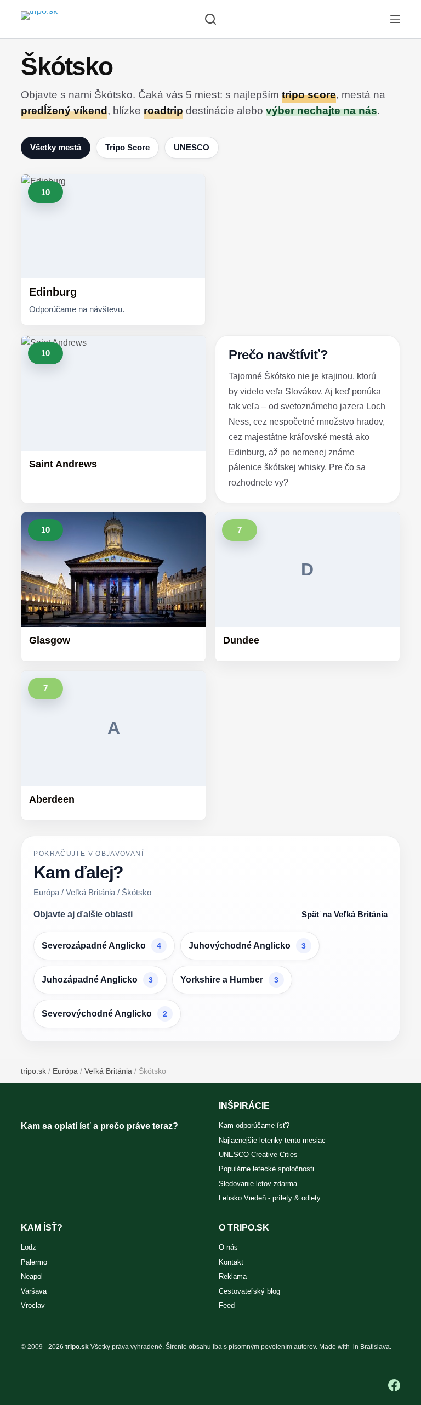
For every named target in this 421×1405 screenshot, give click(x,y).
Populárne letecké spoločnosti (266, 1169)
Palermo (34, 1262)
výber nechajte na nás (321, 110)
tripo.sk (33, 1071)
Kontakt (231, 1262)
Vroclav (33, 1305)
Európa (65, 1071)
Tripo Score (127, 147)
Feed (227, 1305)
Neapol (32, 1276)
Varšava (34, 1291)
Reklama (233, 1276)
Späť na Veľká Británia (344, 914)
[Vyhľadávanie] (210, 19)
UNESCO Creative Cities (258, 1154)
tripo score (309, 94)
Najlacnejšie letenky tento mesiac (272, 1140)
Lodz (28, 1247)
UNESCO (191, 147)
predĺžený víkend (64, 110)
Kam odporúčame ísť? (254, 1125)
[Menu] (395, 19)
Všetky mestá (55, 147)
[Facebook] (394, 1385)
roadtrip (163, 110)
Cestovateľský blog (249, 1291)
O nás (228, 1247)
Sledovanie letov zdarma (258, 1184)
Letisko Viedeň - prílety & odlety (270, 1198)
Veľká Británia (108, 1071)
